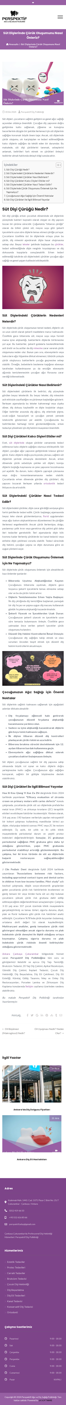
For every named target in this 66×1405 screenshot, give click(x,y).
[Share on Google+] (37, 1015)
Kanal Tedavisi (14, 1301)
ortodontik (49, 483)
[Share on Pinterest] (46, 1015)
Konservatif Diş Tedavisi (20, 1306)
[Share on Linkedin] (42, 1015)
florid (46, 516)
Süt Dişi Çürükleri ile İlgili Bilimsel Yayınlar (28, 199)
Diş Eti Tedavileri (16, 1295)
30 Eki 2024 (10, 112)
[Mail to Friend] (60, 1015)
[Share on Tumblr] (56, 1015)
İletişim (29, 986)
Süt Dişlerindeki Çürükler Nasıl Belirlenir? (27, 177)
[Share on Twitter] (32, 1015)
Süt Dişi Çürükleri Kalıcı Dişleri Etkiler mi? (28, 180)
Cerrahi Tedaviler (16, 1273)
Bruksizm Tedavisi (16, 1278)
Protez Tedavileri (16, 1267)
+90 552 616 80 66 (18, 1217)
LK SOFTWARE (45, 1400)
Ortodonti (12, 1312)
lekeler (26, 244)
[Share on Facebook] (27, 1015)
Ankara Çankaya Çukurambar (20, 953)
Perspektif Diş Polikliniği (32, 112)
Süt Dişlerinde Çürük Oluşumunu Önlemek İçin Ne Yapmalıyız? (31, 190)
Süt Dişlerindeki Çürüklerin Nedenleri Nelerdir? (30, 173)
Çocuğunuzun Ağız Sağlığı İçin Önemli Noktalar (30, 195)
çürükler (59, 244)
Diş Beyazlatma (15, 1289)
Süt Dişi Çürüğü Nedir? (17, 169)
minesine (38, 348)
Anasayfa (13, 44)
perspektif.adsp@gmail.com (22, 1224)
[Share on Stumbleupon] (51, 1015)
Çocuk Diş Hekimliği (18, 1284)
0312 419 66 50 (16, 1210)
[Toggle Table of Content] (57, 165)
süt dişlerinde (16, 442)
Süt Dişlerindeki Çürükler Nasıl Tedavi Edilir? (29, 184)
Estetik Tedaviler (16, 1261)
